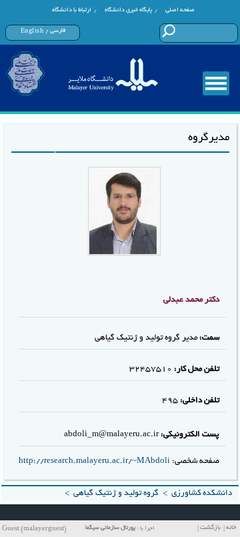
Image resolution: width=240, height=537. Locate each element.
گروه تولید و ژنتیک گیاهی (116, 493)
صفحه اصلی (180, 10)
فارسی (57, 30)
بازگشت (210, 528)
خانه (231, 528)
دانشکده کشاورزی (201, 493)
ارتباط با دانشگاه (71, 10)
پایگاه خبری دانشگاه (128, 10)
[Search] (168, 30)
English (32, 31)
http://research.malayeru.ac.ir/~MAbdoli (94, 461)
